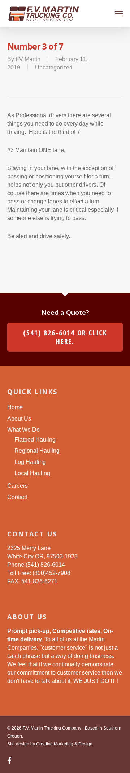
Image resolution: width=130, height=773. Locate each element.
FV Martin (28, 59)
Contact (17, 497)
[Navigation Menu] (119, 13)
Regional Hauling (37, 451)
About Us (19, 418)
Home (15, 407)
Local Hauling (32, 473)
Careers (17, 486)
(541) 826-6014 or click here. (65, 337)
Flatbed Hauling (35, 439)
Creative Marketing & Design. (65, 744)
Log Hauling (30, 462)
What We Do (23, 430)
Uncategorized (54, 67)
